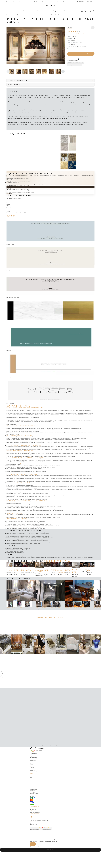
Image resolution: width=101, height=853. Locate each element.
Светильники (44, 11)
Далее (10, 193)
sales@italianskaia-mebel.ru (35, 812)
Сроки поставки (33, 760)
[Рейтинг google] (46, 830)
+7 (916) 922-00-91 (33, 809)
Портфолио (36, 1)
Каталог (11, 10)
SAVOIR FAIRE (10, 350)
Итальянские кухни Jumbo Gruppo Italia (75, 62)
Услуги (52, 1)
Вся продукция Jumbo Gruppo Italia (75, 65)
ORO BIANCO (10, 324)
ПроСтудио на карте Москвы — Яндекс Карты (50, 745)
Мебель (37, 11)
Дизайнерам (32, 770)
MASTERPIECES (11, 403)
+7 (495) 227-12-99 (33, 807)
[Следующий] (63, 71)
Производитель (75, 33)
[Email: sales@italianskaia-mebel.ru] (82, 11)
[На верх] (33, 844)
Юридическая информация (35, 771)
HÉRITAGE (10, 270)
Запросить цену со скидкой (81, 54)
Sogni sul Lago (11, 244)
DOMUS (9, 377)
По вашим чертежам (69, 11)
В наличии (25, 11)
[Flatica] (50, 817)
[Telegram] (30, 815)
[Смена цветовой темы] (85, 11)
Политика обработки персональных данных (62, 839)
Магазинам (32, 767)
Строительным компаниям (35, 769)
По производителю (58, 11)
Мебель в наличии (33, 753)
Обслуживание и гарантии (35, 761)
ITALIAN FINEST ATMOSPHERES (14, 297)
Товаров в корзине (51, 849)
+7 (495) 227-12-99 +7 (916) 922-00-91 (85, 1)
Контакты (65, 1)
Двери (50, 11)
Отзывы (31, 776)
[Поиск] (88, 11)
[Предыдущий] (8, 71)
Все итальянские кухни (72, 60)
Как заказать (44, 1)
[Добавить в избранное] (11, 564)
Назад (8, 193)
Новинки (32, 11)
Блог (58, 1)
